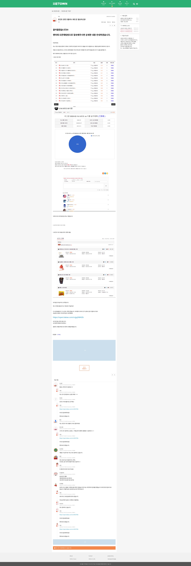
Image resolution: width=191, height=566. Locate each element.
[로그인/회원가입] (137, 4)
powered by (110, 556)
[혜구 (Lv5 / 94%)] (57, 464)
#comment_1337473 (71, 474)
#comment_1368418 (71, 527)
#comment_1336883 (71, 392)
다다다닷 (61, 503)
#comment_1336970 (71, 428)
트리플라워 (62, 472)
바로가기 (127, 4)
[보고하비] (56, 450)
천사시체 (61, 427)
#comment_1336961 (71, 421)
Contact (90, 556)
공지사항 (120, 4)
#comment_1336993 (71, 457)
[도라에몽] (56, 485)
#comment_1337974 (71, 494)
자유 (59, 16)
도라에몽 (61, 483)
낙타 (59, 22)
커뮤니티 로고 (73, 559)
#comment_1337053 (71, 466)
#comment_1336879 (71, 384)
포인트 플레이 (112, 4)
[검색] (134, 4)
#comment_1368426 (71, 406)
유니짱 (61, 383)
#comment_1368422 (71, 436)
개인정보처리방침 (112, 559)
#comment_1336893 (71, 399)
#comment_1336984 (71, 450)
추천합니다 (84, 368)
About (71, 556)
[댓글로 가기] (114, 25)
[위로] (112, 375)
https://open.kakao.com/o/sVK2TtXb (69, 409)
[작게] (112, 25)
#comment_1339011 (71, 505)
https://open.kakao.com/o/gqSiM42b (68, 317)
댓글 (56, 380)
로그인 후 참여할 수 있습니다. (63, 548)
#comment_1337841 (71, 485)
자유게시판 (103, 4)
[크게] (110, 25)
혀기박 (61, 398)
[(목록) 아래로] (114, 375)
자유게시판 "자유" (66, 11)
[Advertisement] (84, 350)
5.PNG (59, 334)
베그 (60, 419)
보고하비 (61, 449)
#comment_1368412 (71, 512)
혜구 (60, 456)
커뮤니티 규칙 (92, 559)
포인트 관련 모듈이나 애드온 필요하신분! (72, 19)
